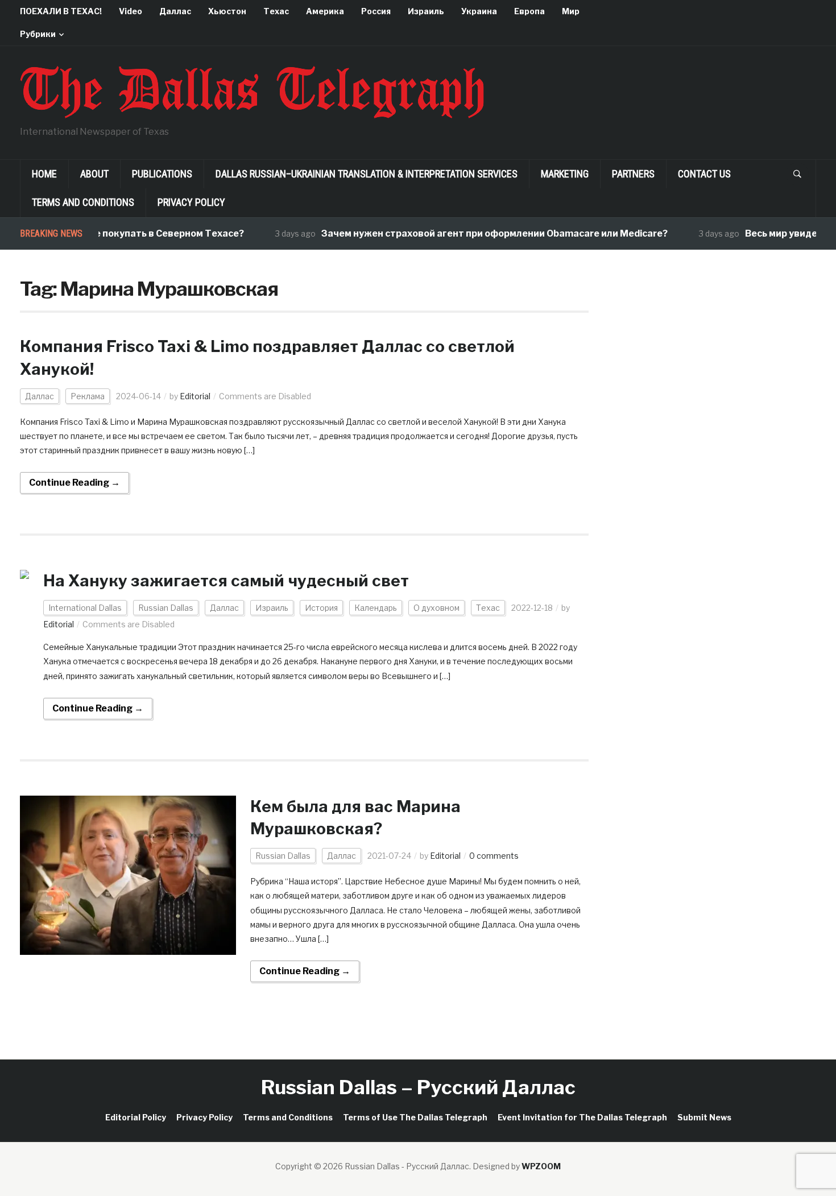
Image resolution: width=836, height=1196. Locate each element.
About (94, 174)
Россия (376, 11)
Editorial (195, 396)
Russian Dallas (165, 608)
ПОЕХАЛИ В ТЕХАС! (61, 11)
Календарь (375, 608)
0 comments (494, 855)
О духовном (436, 608)
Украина (479, 11)
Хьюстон (227, 11)
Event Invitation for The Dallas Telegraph (582, 1117)
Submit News (704, 1117)
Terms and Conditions (83, 202)
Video (130, 11)
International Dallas (85, 608)
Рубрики (38, 34)
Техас (276, 11)
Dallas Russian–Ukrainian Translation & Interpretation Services (367, 174)
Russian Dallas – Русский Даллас (418, 1087)
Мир (571, 11)
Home (44, 174)
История (321, 608)
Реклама (88, 396)
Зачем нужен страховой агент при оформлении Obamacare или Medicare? (478, 233)
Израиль (426, 11)
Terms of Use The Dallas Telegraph (415, 1117)
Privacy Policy (191, 202)
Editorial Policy (135, 1117)
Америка (325, 11)
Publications (162, 174)
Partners (633, 174)
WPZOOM (541, 1166)
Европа (529, 11)
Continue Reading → (74, 482)
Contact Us (704, 174)
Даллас (175, 11)
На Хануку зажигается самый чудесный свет (226, 580)
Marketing (565, 174)
